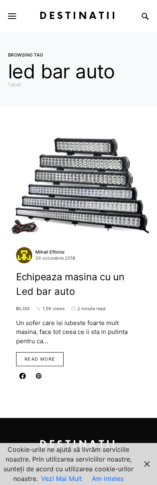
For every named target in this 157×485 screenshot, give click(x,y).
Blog (23, 308)
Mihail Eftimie (49, 252)
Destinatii (78, 16)
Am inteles (108, 479)
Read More (40, 359)
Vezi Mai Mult (61, 479)
